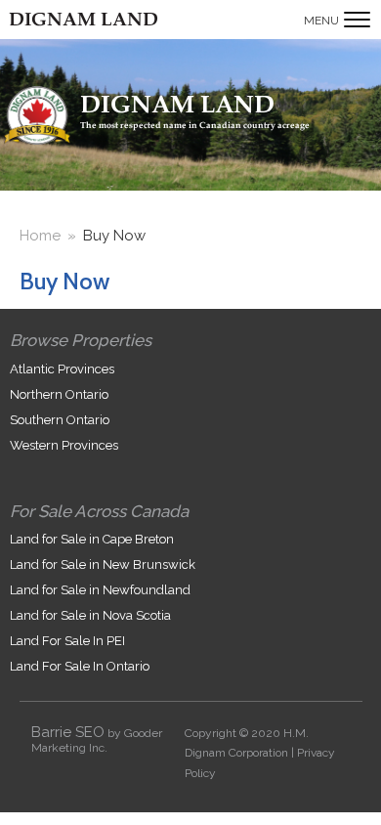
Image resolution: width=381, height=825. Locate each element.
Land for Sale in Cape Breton (92, 539)
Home (40, 235)
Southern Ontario (59, 419)
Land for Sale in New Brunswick (102, 564)
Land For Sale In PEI (67, 640)
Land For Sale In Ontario (79, 666)
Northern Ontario (59, 394)
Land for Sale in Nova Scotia (90, 615)
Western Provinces (64, 445)
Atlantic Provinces (62, 369)
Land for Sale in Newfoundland (100, 590)
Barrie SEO (68, 732)
